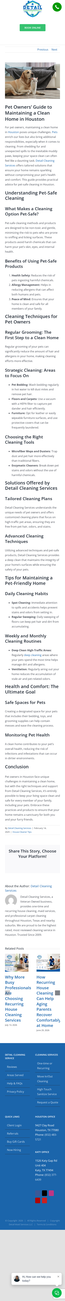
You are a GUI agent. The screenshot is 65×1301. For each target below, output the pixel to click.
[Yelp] (37, 1200)
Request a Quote (47, 1102)
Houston (13, 132)
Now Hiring (14, 1150)
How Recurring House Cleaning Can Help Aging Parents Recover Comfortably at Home (48, 1001)
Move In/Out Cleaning (45, 1079)
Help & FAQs (14, 1083)
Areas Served (15, 1075)
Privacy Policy (15, 1091)
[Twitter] (44, 1193)
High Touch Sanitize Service (47, 1091)
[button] (7, 992)
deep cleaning (33, 655)
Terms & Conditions (46, 1224)
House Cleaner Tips (22, 831)
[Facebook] (37, 1193)
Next (54, 49)
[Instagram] (51, 1193)
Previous (42, 49)
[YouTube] (44, 1200)
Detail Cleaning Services (19, 828)
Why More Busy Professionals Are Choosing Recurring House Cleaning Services (18, 998)
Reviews (12, 1067)
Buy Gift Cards (16, 1141)
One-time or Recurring (44, 1066)
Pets (55, 132)
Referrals (12, 1133)
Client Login (14, 1125)
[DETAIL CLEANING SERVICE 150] (32, 2)
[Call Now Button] (57, 7)
